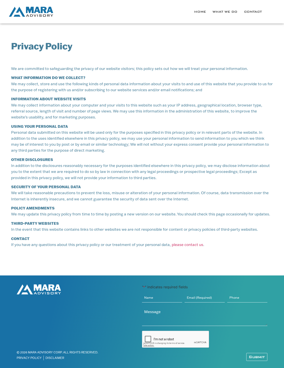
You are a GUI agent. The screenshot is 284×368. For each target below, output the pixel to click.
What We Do (225, 12)
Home (200, 12)
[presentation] (175, 339)
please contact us (187, 244)
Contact (253, 12)
